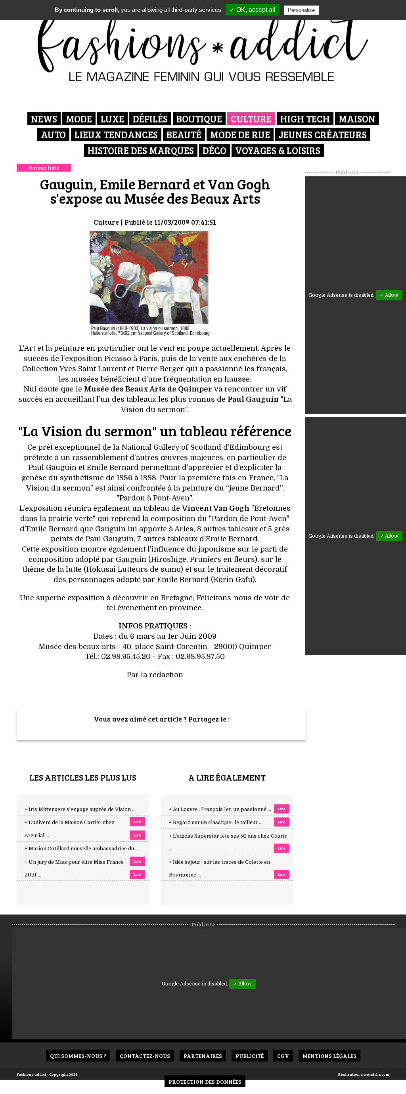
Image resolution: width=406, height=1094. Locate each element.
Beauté (184, 134)
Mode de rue (240, 134)
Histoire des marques (141, 150)
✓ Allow (389, 295)
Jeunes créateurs (323, 134)
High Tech (305, 118)
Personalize (301, 10)
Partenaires (203, 1056)
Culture (251, 118)
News (44, 118)
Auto (53, 134)
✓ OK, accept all (253, 9)
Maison (357, 118)
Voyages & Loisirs (277, 150)
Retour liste (44, 167)
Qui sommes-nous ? (78, 1056)
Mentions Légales (329, 1056)
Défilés (150, 118)
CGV (283, 1056)
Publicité (250, 1056)
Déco (214, 150)
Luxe (112, 118)
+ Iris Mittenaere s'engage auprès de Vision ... (80, 809)
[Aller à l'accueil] (203, 43)
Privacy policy (340, 10)
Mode (79, 118)
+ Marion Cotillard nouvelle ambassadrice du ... (82, 849)
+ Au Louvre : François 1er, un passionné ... (220, 809)
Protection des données (205, 1081)
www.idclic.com (374, 1074)
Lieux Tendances (116, 134)
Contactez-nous (145, 1056)
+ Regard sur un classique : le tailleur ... (215, 822)
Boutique (199, 118)
